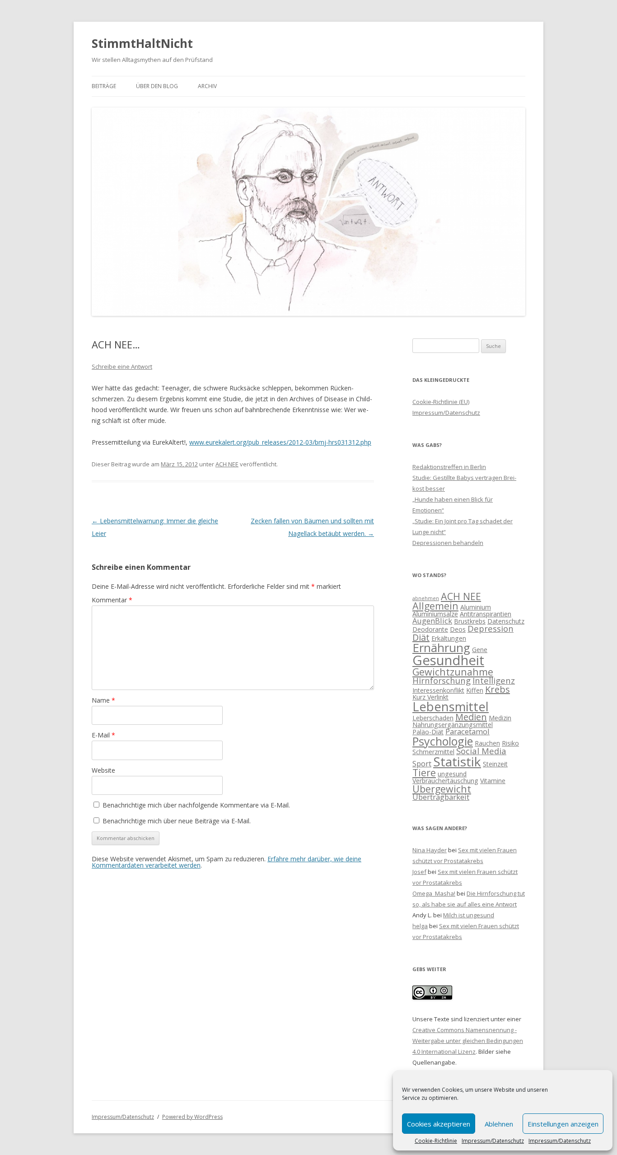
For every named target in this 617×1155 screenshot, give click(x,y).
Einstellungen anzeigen (563, 1123)
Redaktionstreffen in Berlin (449, 467)
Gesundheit (448, 660)
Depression (490, 628)
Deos (458, 629)
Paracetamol (467, 731)
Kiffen (474, 690)
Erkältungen (448, 638)
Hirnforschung (441, 680)
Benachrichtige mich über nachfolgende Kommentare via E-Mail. (196, 805)
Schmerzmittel (433, 751)
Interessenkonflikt (438, 690)
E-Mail (103, 735)
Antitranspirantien (485, 614)
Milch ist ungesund (468, 915)
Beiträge (104, 86)
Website (103, 770)
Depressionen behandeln (447, 543)
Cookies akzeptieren (438, 1123)
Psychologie (442, 741)
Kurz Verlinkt (430, 697)
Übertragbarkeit (440, 797)
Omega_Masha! (433, 893)
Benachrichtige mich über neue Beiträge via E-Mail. (177, 821)
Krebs (497, 689)
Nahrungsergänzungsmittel (452, 724)
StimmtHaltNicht (142, 43)
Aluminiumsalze (435, 614)
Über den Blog (157, 86)
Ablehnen (499, 1123)
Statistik (457, 761)
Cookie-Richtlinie (436, 1141)
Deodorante (430, 629)
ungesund (452, 774)
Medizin (500, 718)
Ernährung (441, 647)
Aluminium (475, 607)
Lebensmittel (450, 706)
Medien (471, 717)
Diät (421, 637)
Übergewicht (441, 788)
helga (420, 926)
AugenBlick (432, 620)
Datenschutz (505, 621)
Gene (479, 649)
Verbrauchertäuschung (445, 780)
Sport (421, 763)
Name (103, 700)
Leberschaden (432, 718)
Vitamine (492, 780)
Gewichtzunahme (452, 671)
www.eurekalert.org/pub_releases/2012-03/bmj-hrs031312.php (280, 442)
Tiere (424, 772)
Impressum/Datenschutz (493, 1141)
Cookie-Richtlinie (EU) (440, 402)
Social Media (481, 750)
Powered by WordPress (192, 1117)
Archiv (207, 86)
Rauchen (487, 743)
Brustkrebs (470, 621)
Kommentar (112, 600)
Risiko (510, 743)
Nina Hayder (429, 850)
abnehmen (425, 598)
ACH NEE (226, 464)
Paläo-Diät (428, 732)
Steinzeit (495, 764)
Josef (419, 872)
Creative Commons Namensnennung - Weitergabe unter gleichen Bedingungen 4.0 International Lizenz (467, 1041)
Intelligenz (493, 680)
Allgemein (435, 605)
